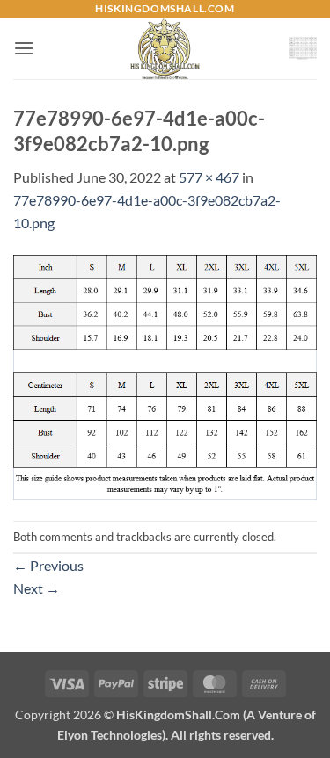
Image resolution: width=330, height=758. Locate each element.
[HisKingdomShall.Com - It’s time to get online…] (165, 48)
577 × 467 (209, 177)
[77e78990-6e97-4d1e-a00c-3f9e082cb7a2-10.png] (165, 375)
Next (36, 588)
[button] (23, 47)
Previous (48, 565)
